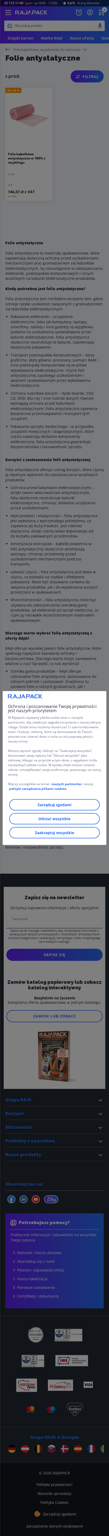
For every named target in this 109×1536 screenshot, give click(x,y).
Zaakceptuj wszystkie (54, 832)
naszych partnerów (66, 784)
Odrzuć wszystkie (54, 818)
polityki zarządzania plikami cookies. (38, 788)
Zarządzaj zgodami (54, 804)
